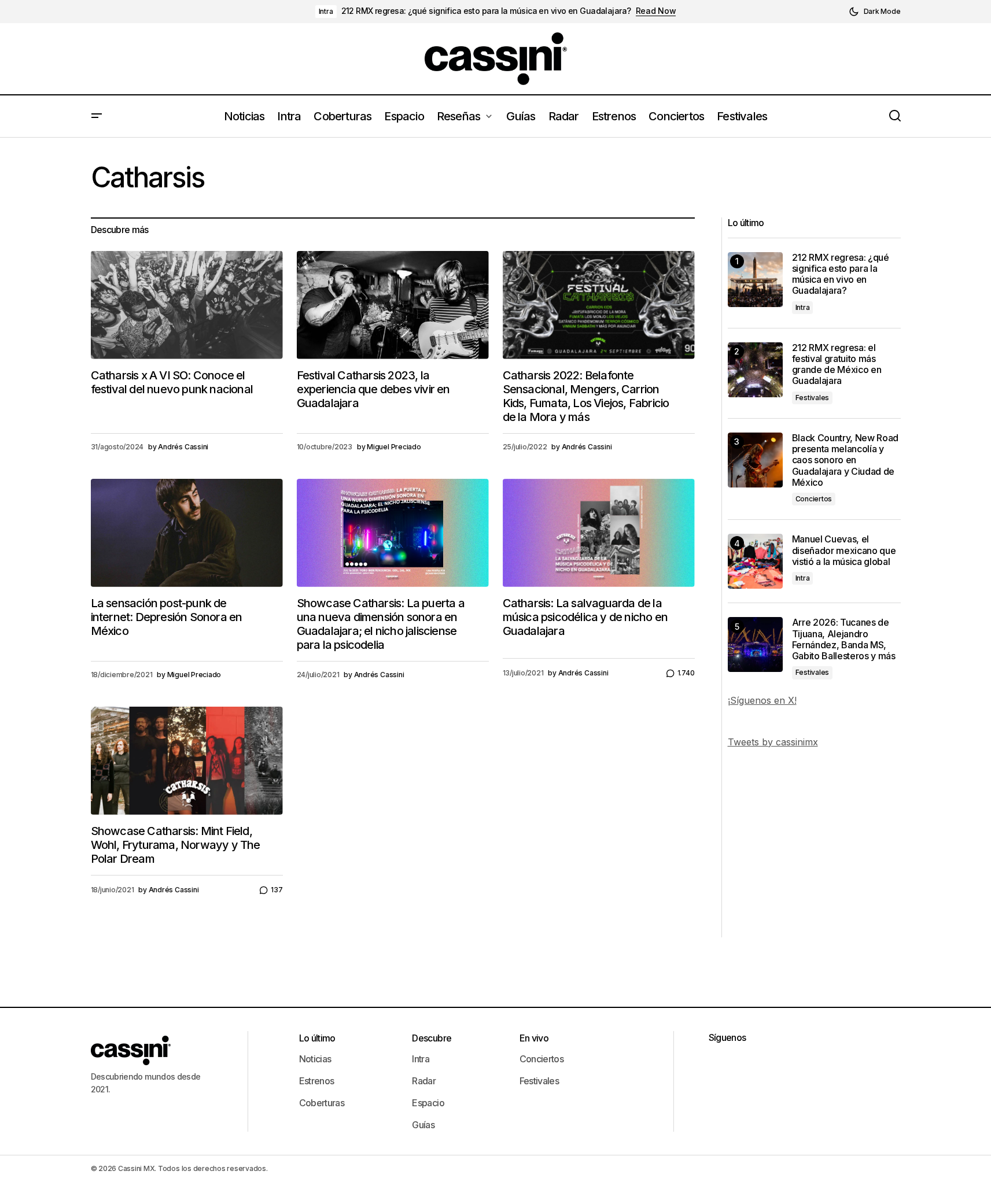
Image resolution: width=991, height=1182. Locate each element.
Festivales (812, 397)
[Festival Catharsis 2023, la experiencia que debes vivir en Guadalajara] (393, 305)
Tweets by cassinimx (773, 742)
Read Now (656, 11)
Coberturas (322, 1103)
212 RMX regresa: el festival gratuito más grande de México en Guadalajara (837, 364)
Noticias (315, 1059)
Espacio (428, 1103)
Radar (424, 1081)
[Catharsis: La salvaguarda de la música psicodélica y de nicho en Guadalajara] (599, 533)
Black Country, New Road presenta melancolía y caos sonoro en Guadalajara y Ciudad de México (845, 460)
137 (276, 889)
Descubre (431, 1038)
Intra (326, 11)
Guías (423, 1125)
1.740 (686, 672)
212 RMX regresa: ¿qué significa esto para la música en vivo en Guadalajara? (486, 11)
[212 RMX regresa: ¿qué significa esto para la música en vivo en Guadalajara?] (755, 279)
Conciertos (813, 498)
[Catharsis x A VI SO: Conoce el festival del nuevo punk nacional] (187, 305)
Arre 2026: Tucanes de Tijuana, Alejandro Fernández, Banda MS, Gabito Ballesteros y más (844, 639)
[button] (875, 11)
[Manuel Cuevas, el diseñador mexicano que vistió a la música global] (755, 561)
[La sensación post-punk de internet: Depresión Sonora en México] (187, 533)
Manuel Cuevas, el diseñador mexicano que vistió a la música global (844, 550)
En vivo (534, 1038)
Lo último (317, 1038)
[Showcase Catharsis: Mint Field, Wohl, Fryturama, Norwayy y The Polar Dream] (187, 761)
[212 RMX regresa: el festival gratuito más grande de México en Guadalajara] (755, 369)
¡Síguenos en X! (762, 700)
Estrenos (316, 1081)
